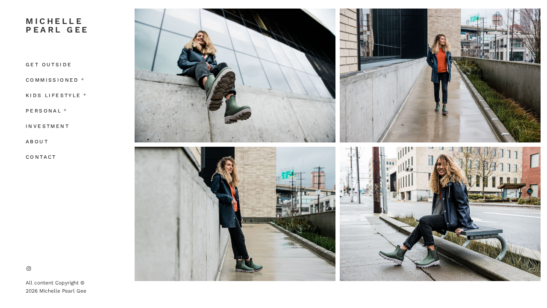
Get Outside (49, 65)
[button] (83, 78)
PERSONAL (44, 111)
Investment (47, 126)
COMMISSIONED (52, 80)
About (37, 142)
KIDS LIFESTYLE (53, 95)
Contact (41, 157)
